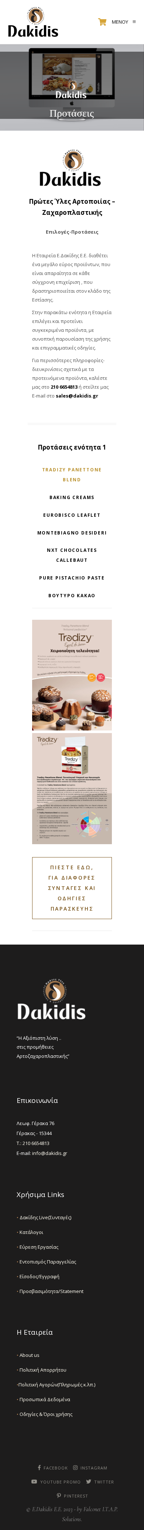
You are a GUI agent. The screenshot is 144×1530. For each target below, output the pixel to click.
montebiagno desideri (72, 533)
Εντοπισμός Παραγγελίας (46, 1261)
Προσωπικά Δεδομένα (43, 1399)
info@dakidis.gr (49, 1153)
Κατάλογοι (30, 1232)
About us (28, 1355)
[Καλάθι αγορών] (102, 22)
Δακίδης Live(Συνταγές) (44, 1217)
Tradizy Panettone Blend (72, 475)
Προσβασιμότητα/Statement (50, 1291)
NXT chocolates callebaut (72, 555)
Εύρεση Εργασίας (37, 1247)
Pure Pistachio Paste (72, 578)
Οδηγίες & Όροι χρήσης (44, 1414)
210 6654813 (64, 387)
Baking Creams (72, 497)
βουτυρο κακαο (72, 595)
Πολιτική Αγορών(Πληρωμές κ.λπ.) (56, 1384)
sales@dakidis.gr (76, 395)
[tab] (72, 475)
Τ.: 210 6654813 (33, 1143)
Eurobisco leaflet (72, 515)
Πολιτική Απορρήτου (41, 1369)
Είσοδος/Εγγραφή (38, 1276)
